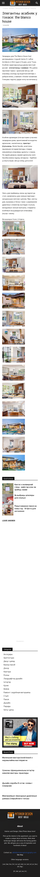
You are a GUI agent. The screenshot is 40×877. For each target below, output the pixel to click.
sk (28, 864)
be (7, 864)
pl (19, 864)
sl (30, 864)
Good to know (8, 479)
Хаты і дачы (9, 710)
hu (11, 864)
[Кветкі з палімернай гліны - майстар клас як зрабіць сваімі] (7, 488)
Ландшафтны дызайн (13, 678)
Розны (6, 675)
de (17, 871)
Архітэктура (9, 658)
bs (36, 864)
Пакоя (6, 699)
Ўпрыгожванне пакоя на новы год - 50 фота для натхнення (25, 508)
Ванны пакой (9, 664)
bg (21, 866)
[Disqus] (20, 551)
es (23, 871)
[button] (37, 3)
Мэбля (6, 689)
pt (20, 871)
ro (25, 864)
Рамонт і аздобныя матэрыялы (17, 692)
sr (33, 864)
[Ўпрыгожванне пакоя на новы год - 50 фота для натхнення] (7, 510)
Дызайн (7, 703)
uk (18, 866)
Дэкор (6, 668)
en (4, 864)
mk (22, 864)
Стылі (6, 696)
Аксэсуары (8, 654)
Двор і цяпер (9, 661)
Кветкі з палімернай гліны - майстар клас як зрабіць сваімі (25, 487)
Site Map (20, 855)
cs (16, 864)
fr (14, 871)
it (25, 871)
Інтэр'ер (7, 682)
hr (13, 864)
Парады (7, 706)
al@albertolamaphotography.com (24, 852)
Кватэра (7, 671)
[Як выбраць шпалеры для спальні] (7, 501)
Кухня (6, 685)
